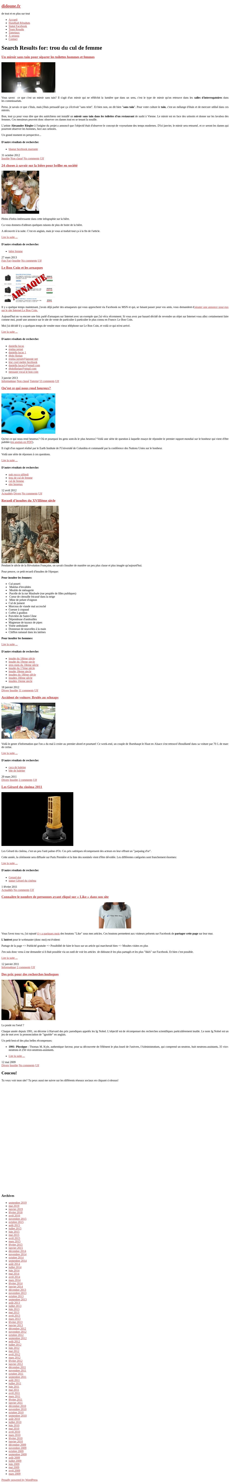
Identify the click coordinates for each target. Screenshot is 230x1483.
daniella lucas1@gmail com (24, 365)
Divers (17, 493)
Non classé (16, 158)
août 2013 (14, 1302)
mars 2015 (14, 1241)
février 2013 (15, 1322)
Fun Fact (6, 260)
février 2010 (15, 1438)
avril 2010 (14, 1431)
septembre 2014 (18, 1260)
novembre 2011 (17, 1370)
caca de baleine (17, 767)
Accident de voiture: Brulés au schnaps (29, 697)
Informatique (8, 381)
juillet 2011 (15, 1383)
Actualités (7, 493)
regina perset (16, 349)
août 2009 (14, 1457)
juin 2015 (14, 1231)
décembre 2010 (17, 1406)
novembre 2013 (17, 1293)
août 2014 (14, 1264)
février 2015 (15, 1244)
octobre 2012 (16, 1335)
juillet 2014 (15, 1267)
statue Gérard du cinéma (22, 880)
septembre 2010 (18, 1415)
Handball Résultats (19, 22)
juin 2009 (14, 1464)
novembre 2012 (17, 1331)
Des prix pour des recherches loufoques (30, 974)
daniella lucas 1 (17, 352)
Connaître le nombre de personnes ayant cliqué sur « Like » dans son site (55, 897)
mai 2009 (14, 1467)
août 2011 (14, 1380)
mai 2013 (14, 1312)
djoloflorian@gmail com (22, 368)
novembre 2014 (17, 1254)
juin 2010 (14, 1425)
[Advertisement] (115, 1136)
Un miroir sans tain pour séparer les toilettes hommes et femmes (48, 57)
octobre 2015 (16, 1222)
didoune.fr (11, 6)
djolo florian (15, 355)
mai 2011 (14, 1389)
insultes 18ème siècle (20, 677)
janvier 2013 (16, 1325)
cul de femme (16, 480)
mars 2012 (14, 1357)
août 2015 (14, 1225)
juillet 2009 (15, 1460)
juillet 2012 (15, 1344)
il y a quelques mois (48, 933)
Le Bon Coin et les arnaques (22, 267)
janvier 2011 (16, 1402)
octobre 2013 (16, 1296)
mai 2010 (14, 1428)
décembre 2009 (17, 1444)
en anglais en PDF (21, 442)
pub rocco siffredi (19, 474)
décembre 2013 (17, 1289)
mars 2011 (14, 1396)
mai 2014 (14, 1273)
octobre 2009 (16, 1451)
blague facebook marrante (23, 149)
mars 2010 (14, 1435)
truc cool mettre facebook (23, 362)
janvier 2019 (16, 1209)
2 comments (25, 779)
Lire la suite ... (9, 237)
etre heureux (16, 484)
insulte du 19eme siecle (22, 661)
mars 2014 (14, 1280)
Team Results (16, 29)
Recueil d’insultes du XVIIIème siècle (28, 500)
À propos (14, 35)
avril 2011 (14, 1393)
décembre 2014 (17, 1251)
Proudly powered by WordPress (19, 1479)
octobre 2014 (16, 1257)
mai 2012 (14, 1351)
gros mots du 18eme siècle (23, 664)
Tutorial (34, 381)
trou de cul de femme (21, 477)
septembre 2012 (18, 1338)
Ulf (42, 158)
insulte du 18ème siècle (22, 658)
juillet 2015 (15, 1228)
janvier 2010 (16, 1441)
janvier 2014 (16, 1286)
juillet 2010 (15, 1422)
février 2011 (15, 1399)
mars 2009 (14, 1473)
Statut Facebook (18, 26)
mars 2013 (14, 1318)
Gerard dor (15, 877)
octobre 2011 (16, 1373)
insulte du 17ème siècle (22, 668)
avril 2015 (14, 1238)
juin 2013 (14, 1309)
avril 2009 (14, 1470)
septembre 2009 (18, 1454)
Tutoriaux (14, 32)
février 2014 (15, 1283)
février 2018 (15, 1212)
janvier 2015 (16, 1247)
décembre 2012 (17, 1328)
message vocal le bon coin (23, 371)
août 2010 (14, 1418)
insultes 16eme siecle (20, 681)
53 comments (46, 381)
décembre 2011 (17, 1367)
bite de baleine (17, 770)
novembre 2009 (17, 1447)
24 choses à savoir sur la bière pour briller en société (39, 165)
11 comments (26, 690)
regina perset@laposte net (23, 358)
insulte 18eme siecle (20, 671)
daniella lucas (16, 345)
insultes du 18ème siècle (22, 674)
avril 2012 (14, 1354)
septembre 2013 (18, 1299)
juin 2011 (14, 1386)
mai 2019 (14, 1205)
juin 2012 (14, 1347)
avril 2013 (14, 1315)
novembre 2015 (17, 1218)
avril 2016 (14, 1215)
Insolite (5, 158)
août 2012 (14, 1341)
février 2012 (15, 1360)
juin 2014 (14, 1270)
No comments (31, 158)
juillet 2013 (15, 1305)
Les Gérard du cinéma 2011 (21, 787)
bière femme (16, 251)
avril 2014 (14, 1276)
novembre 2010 (17, 1409)
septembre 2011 (17, 1376)
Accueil (13, 19)
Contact (13, 39)
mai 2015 (14, 1234)
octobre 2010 (16, 1412)
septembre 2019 (18, 1202)
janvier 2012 (16, 1364)
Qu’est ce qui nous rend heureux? (26, 388)
